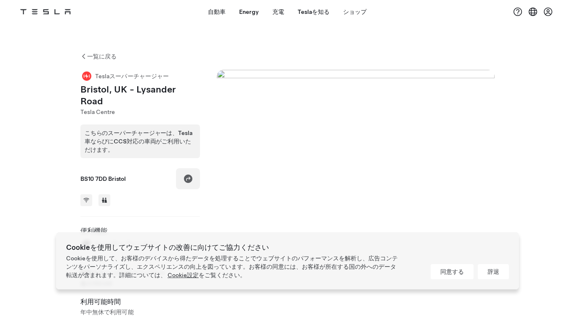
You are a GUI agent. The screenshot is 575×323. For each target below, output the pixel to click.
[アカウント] (548, 12)
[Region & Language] (533, 12)
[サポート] (517, 12)
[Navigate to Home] (45, 12)
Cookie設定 (183, 275)
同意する (452, 271)
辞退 (493, 271)
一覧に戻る (102, 56)
